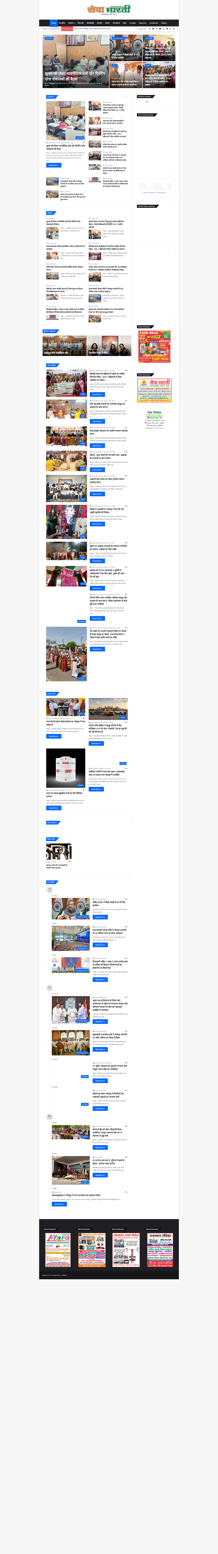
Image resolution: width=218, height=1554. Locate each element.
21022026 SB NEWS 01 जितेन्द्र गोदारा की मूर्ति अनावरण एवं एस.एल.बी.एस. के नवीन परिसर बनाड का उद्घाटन (144, 127)
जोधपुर (148, 65)
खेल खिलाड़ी (90, 23)
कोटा (114, 65)
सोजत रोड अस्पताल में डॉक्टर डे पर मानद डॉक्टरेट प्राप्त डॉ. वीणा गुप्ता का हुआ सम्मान (72, 197)
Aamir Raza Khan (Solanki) (56, 143)
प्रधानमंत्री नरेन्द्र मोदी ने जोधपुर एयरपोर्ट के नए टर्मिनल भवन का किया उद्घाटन (72, 183)
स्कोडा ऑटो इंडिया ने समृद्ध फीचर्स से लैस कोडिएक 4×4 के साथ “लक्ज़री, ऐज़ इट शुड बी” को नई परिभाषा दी (108, 728)
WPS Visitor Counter (158, 502)
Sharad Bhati (94, 768)
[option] (109, 61)
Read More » (54, 165)
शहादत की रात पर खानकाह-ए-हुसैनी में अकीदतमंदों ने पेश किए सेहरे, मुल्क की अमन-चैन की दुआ (107, 573)
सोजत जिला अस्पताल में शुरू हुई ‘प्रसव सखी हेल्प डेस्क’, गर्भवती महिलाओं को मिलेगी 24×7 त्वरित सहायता (106, 224)
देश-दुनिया (62, 23)
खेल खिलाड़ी (50, 331)
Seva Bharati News (154, 101)
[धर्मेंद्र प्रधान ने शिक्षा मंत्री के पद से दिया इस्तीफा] (125, 48)
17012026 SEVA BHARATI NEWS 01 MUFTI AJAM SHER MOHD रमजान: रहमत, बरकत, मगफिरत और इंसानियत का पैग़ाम (164, 127)
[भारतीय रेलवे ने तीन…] (109, 345)
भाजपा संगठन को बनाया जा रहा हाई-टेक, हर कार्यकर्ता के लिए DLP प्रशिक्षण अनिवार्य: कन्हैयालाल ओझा (114, 157)
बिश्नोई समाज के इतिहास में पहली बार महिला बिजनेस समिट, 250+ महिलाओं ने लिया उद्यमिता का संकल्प (115, 134)
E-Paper (133, 23)
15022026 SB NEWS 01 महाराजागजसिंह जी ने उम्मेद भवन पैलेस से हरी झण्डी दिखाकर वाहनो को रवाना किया (144, 150)
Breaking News (118, 38)
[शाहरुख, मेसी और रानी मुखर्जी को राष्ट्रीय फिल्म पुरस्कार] (59, 851)
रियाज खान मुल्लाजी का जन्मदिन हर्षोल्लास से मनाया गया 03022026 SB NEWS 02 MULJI (164, 150)
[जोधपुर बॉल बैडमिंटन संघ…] (65, 345)
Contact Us (153, 23)
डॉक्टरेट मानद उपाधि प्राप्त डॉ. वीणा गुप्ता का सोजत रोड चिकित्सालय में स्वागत (114, 170)
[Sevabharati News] (109, 10)
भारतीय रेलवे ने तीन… (99, 353)
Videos (164, 23)
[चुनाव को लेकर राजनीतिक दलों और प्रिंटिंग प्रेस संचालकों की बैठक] (76, 61)
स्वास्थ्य (107, 23)
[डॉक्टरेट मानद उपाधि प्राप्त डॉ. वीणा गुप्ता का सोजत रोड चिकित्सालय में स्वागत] (95, 167)
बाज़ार (124, 23)
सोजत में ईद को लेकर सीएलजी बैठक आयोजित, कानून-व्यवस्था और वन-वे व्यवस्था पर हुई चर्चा (107, 1132)
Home (53, 23)
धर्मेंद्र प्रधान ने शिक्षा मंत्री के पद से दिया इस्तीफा (90, 29)
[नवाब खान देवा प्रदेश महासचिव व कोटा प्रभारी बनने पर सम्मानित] (125, 75)
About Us (142, 23)
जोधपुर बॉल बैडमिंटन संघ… (57, 353)
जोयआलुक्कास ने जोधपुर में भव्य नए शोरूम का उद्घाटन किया (76, 1195)
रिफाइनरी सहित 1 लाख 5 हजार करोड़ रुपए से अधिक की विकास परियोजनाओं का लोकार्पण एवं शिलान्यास (115, 183)
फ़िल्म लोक (81, 23)
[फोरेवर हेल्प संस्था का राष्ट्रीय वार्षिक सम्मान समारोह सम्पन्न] (95, 143)
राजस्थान (70, 23)
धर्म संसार (99, 23)
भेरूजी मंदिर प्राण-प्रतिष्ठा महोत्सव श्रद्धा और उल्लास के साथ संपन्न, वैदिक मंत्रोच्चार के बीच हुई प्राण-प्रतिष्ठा (108, 600)
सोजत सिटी (49, 38)
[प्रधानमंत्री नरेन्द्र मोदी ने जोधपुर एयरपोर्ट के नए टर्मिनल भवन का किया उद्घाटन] (52, 181)
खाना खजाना (116, 23)
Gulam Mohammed (97, 370)
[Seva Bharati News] (153, 95)
